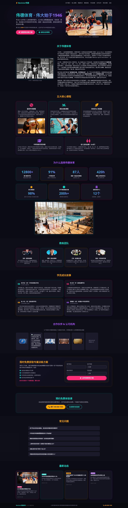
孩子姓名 (69, 364)
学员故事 (92, 3)
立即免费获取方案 (88, 378)
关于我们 (67, 3)
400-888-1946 (108, 505)
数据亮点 (80, 3)
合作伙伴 (99, 3)
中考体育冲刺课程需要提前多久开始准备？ (41, 433)
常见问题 (105, 3)
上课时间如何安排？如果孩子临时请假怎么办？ (42, 444)
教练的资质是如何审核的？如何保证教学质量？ (42, 438)
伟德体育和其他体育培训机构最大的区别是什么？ (43, 454)
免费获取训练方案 (26, 32)
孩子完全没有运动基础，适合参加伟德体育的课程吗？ (44, 428)
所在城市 (89, 370)
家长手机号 (70, 370)
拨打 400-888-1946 (57, 407)
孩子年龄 (89, 364)
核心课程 (74, 3)
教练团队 (86, 3)
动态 (110, 3)
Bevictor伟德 (23, 3)
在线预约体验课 (74, 407)
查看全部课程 (45, 32)
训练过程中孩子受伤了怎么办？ (38, 449)
